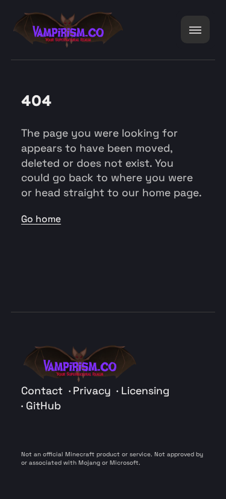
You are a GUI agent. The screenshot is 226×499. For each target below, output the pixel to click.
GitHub (43, 405)
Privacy (93, 390)
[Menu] (195, 29)
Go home (41, 219)
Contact (43, 390)
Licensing (145, 390)
